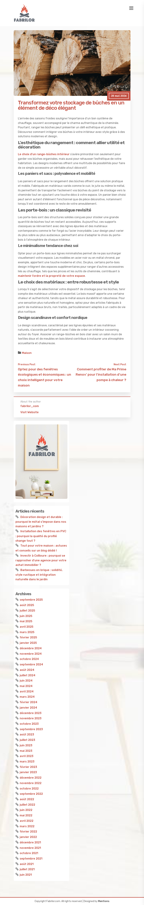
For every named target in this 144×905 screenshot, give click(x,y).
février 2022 (28, 831)
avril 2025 (26, 626)
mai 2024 (26, 686)
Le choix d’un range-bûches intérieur (44, 154)
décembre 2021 (30, 842)
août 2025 (27, 605)
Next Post (120, 364)
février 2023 (28, 767)
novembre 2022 (30, 783)
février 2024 (28, 702)
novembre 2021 (30, 848)
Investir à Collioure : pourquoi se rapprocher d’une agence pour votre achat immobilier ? (40, 560)
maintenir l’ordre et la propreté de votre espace (51, 276)
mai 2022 (26, 815)
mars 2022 (27, 826)
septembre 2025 (31, 599)
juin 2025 (26, 616)
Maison (27, 353)
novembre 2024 (31, 653)
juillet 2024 (27, 675)
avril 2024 (27, 691)
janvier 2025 (28, 643)
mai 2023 (26, 750)
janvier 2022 (28, 837)
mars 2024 (27, 696)
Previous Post (26, 364)
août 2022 (27, 799)
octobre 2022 (29, 788)
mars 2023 (27, 761)
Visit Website (29, 412)
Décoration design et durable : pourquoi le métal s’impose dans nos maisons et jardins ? (40, 521)
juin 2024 (26, 680)
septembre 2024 (31, 664)
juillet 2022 (27, 804)
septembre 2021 (31, 858)
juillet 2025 (27, 610)
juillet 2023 (27, 740)
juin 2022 (26, 810)
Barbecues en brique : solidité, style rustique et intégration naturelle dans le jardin (39, 574)
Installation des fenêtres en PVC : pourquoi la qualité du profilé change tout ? (40, 536)
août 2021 (27, 864)
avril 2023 (26, 756)
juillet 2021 (27, 869)
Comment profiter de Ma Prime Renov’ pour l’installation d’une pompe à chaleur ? (101, 374)
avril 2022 (26, 821)
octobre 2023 (29, 723)
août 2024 (27, 670)
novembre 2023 (30, 718)
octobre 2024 (29, 659)
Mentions (103, 901)
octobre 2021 (29, 853)
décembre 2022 (30, 777)
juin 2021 (26, 874)
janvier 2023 (28, 772)
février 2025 (28, 637)
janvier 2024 (28, 707)
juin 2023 (26, 745)
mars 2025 (27, 632)
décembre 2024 (31, 648)
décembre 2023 (30, 713)
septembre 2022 (31, 793)
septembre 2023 (31, 729)
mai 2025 (26, 621)
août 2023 (27, 734)
